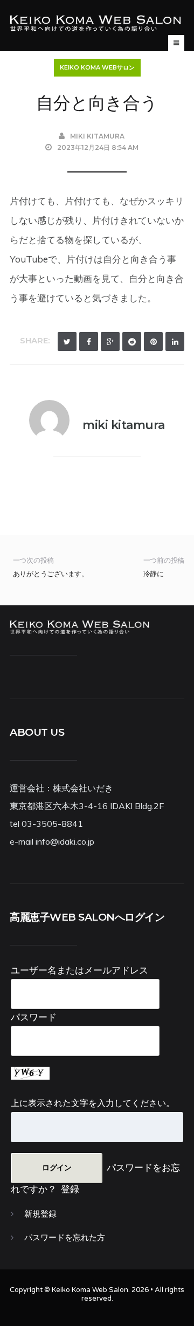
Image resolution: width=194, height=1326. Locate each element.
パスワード (34, 1017)
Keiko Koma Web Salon (90, 1290)
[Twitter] (67, 341)
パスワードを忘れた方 (64, 1237)
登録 (70, 1188)
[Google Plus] (110, 341)
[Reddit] (131, 341)
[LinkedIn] (174, 341)
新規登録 (40, 1214)
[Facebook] (88, 341)
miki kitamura (97, 136)
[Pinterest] (153, 341)
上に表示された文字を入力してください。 (93, 1102)
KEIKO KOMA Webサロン (97, 67)
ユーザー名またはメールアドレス (79, 970)
